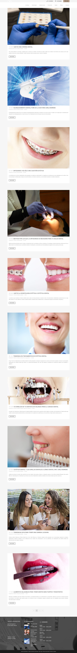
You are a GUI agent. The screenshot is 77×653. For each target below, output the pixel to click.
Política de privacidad (46, 651)
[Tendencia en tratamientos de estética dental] (38, 333)
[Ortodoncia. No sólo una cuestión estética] (38, 148)
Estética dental (20, 48)
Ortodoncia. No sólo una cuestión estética (28, 171)
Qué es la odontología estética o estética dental (31, 293)
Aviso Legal (40, 651)
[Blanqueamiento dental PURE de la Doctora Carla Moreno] (38, 86)
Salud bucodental (27, 408)
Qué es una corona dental (23, 47)
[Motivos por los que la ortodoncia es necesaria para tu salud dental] (38, 213)
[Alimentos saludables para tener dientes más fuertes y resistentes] (38, 571)
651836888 (59, 1)
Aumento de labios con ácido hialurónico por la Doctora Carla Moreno (34, 633)
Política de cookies (53, 651)
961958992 (50, 1)
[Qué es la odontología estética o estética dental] (38, 274)
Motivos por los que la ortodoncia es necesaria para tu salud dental (38, 239)
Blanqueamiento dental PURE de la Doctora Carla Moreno (35, 108)
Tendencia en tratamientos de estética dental (30, 356)
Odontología (19, 172)
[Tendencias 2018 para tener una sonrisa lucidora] (38, 509)
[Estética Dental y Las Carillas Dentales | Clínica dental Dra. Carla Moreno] (38, 446)
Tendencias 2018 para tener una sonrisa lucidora (31, 532)
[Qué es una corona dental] (38, 24)
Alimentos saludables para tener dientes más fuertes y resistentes (38, 592)
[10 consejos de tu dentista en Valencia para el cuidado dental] (38, 391)
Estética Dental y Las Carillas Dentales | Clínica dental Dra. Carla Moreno (41, 469)
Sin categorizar (26, 357)
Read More (12, 56)
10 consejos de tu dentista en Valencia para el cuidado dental (36, 407)
